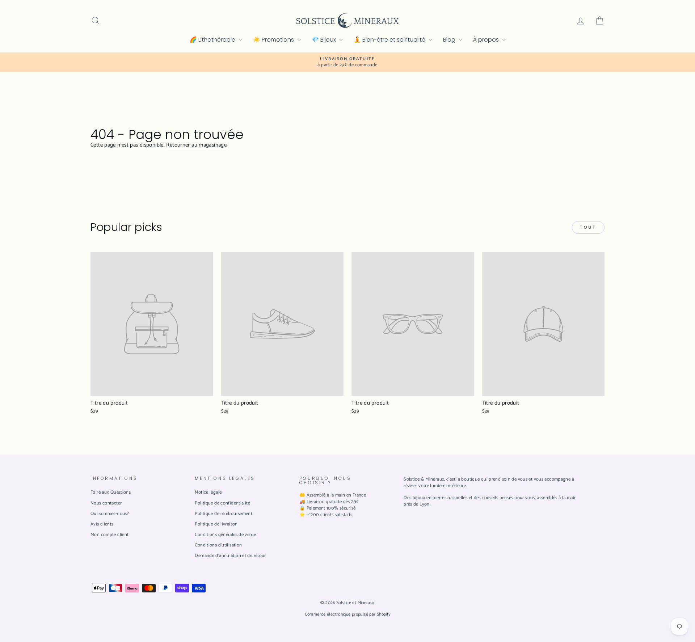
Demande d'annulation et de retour (230, 555)
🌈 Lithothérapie (213, 39)
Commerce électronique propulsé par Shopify (348, 614)
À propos (486, 39)
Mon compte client (109, 534)
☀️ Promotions (274, 39)
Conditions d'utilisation (218, 545)
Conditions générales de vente (225, 534)
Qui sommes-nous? (109, 514)
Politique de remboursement (223, 514)
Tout (588, 227)
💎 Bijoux (324, 39)
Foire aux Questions (110, 492)
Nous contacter (106, 503)
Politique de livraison (216, 524)
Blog (450, 39)
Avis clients (102, 524)
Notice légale (208, 492)
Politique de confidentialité (222, 503)
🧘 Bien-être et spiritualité (390, 39)
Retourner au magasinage (196, 144)
